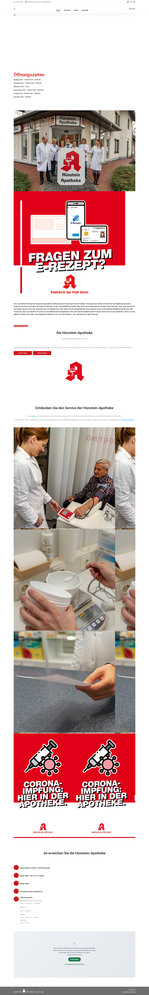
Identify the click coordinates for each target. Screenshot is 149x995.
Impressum (132, 989)
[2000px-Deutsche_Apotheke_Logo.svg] (74, 371)
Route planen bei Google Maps (74, 964)
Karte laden (74, 959)
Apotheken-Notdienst (21, 326)
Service (34, 416)
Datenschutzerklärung (128, 992)
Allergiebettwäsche (127, 420)
